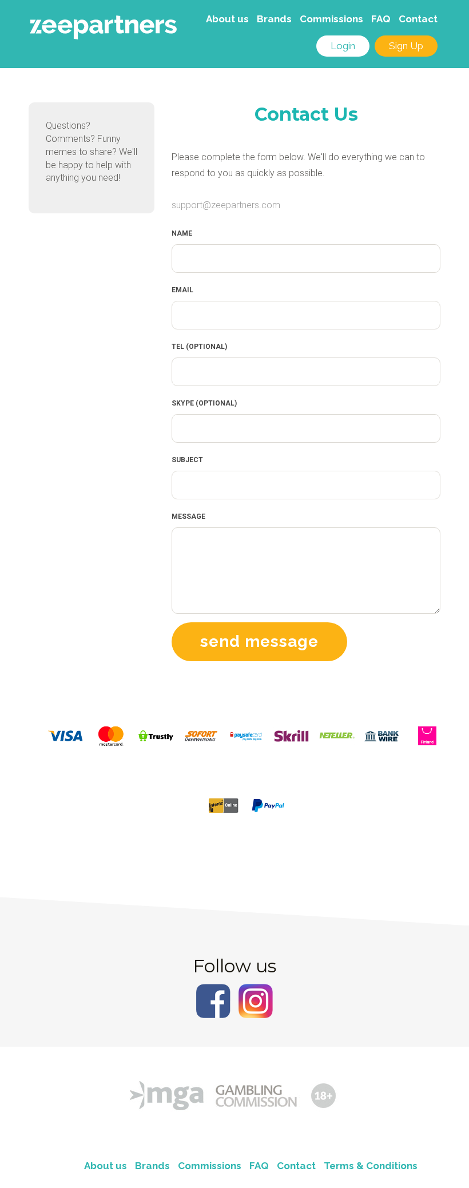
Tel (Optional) (199, 347)
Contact (418, 19)
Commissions (331, 19)
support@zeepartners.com (226, 205)
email (182, 290)
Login (343, 45)
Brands (274, 19)
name (182, 233)
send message (259, 641)
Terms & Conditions (371, 1165)
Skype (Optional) (204, 403)
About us (227, 19)
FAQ (381, 19)
